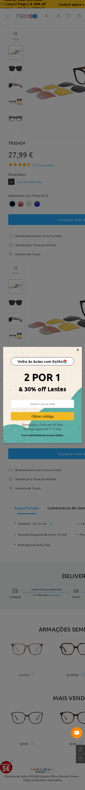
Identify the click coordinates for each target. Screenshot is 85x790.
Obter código (42, 416)
